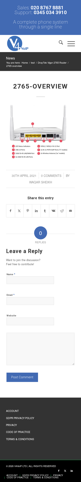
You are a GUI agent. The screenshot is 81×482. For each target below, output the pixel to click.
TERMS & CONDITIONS (20, 439)
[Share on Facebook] (10, 210)
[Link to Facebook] (59, 471)
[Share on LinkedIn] (36, 210)
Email (10, 294)
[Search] (58, 43)
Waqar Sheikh (40, 182)
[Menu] (69, 43)
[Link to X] (65, 471)
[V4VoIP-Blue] (33, 43)
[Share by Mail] (70, 210)
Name (10, 274)
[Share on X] (19, 210)
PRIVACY (11, 425)
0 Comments (51, 175)
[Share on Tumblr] (45, 210)
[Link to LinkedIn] (71, 471)
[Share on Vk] (53, 210)
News (10, 58)
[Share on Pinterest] (28, 210)
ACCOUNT (12, 411)
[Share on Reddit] (62, 210)
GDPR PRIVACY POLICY (20, 418)
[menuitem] (58, 43)
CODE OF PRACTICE (18, 432)
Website (11, 315)
